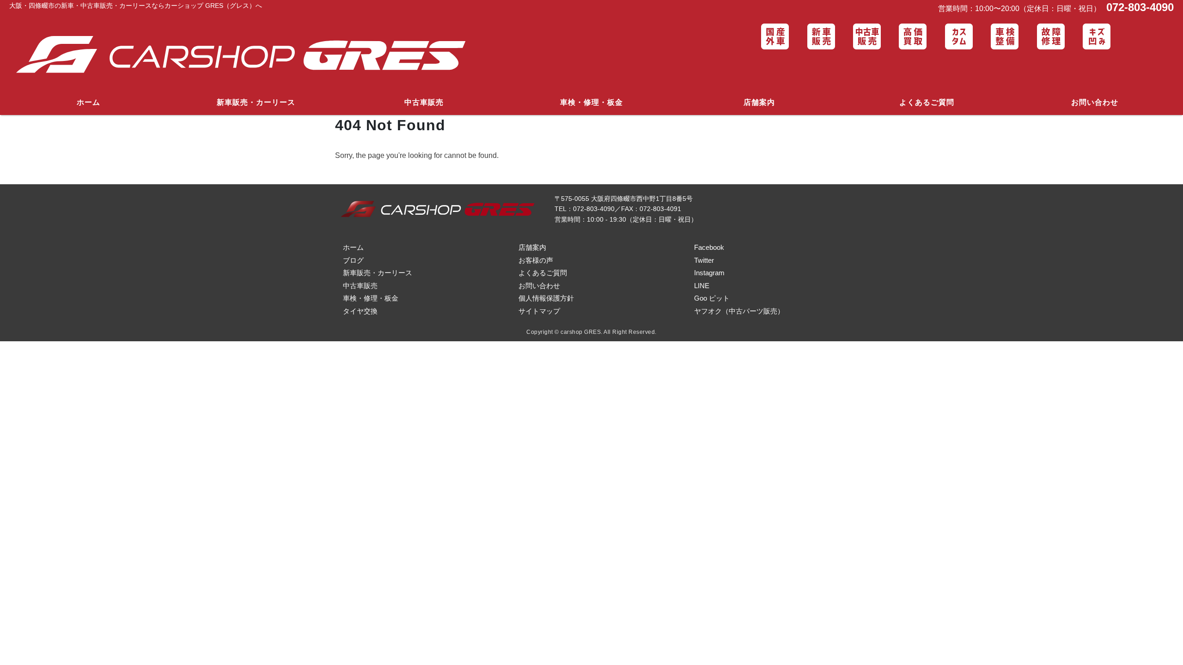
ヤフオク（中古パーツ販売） (739, 311)
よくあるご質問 (926, 102)
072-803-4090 (1138, 7)
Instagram (709, 273)
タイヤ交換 (360, 311)
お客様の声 (535, 260)
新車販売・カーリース (256, 102)
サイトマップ (539, 311)
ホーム (88, 102)
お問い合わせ (1094, 102)
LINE (701, 286)
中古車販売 (424, 102)
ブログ (353, 260)
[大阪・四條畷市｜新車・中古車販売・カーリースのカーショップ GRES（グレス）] (248, 55)
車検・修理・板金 (591, 102)
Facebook (709, 247)
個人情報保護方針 (546, 298)
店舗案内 (759, 102)
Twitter (704, 260)
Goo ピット (712, 298)
